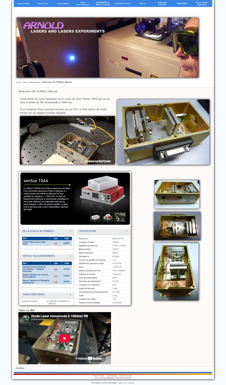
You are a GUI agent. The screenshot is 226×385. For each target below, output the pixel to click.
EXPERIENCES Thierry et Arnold (103, 3)
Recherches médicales (162, 3)
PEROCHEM (182, 3)
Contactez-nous (112, 376)
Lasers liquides (63, 3)
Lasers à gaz (43, 3)
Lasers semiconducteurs (82, 3)
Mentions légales (98, 376)
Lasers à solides (23, 3)
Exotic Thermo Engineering (202, 3)
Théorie (142, 3)
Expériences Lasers (122, 3)
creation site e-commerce (126, 383)
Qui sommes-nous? (125, 376)
